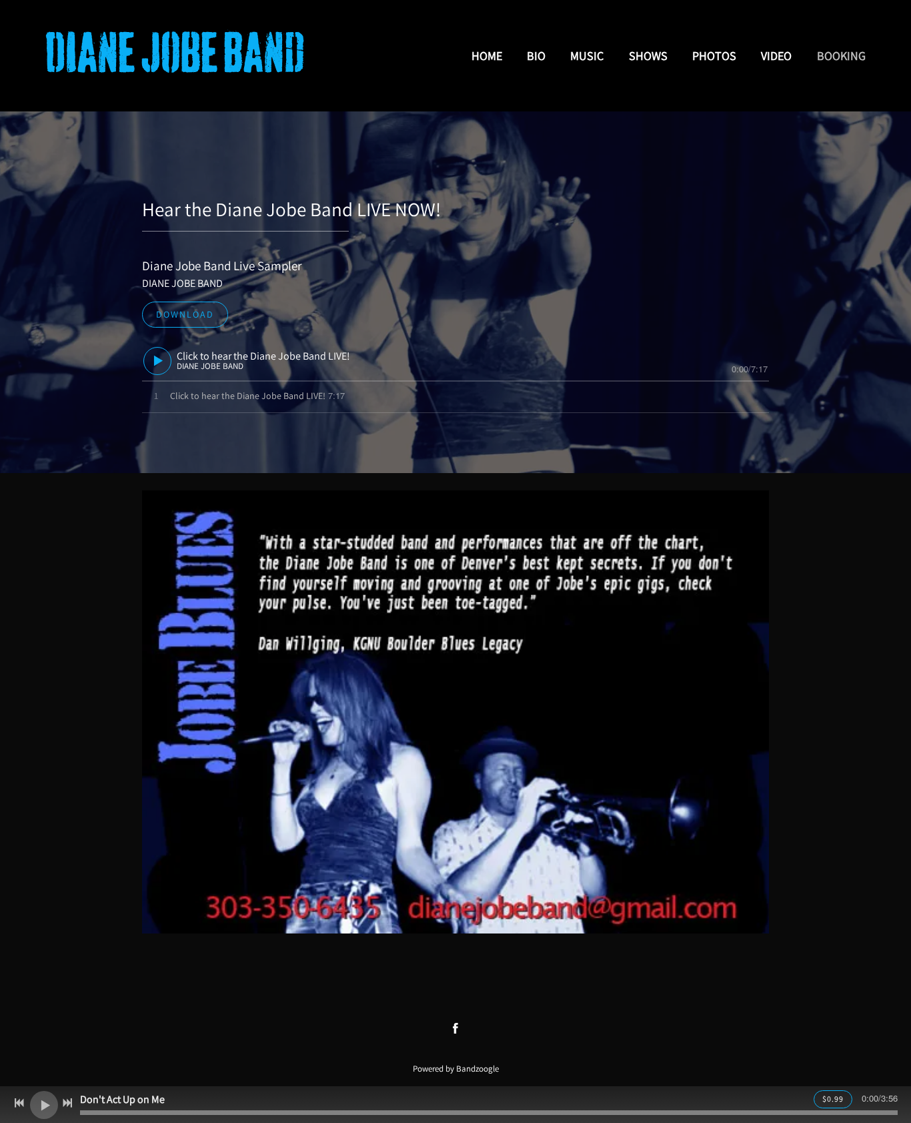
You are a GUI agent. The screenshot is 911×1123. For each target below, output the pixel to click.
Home (487, 55)
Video (776, 55)
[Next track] (67, 1103)
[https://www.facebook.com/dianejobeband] (455, 1028)
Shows (648, 55)
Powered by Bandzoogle (456, 1068)
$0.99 (833, 1099)
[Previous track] (19, 1103)
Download (185, 314)
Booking (841, 55)
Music (587, 55)
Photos (714, 55)
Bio (536, 55)
